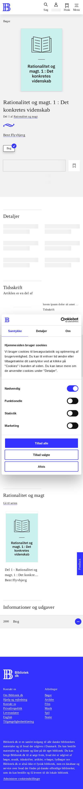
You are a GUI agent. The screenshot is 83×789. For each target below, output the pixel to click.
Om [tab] (68, 331)
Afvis (41, 466)
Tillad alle (41, 443)
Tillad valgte (41, 455)
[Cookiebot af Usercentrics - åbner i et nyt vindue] (60, 319)
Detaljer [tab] (41, 331)
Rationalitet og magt (23, 495)
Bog (9, 148)
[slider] (41, 60)
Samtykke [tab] (15, 331)
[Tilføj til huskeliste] (74, 165)
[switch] (72, 401)
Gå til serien (10, 503)
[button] (41, 621)
